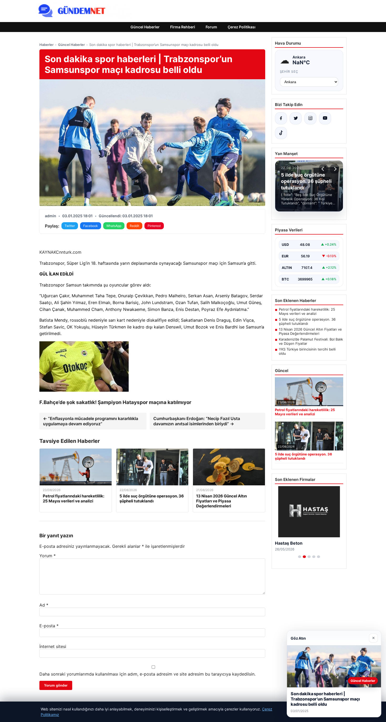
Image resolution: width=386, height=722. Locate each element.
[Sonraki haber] (334, 168)
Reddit (134, 226)
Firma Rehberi (182, 27)
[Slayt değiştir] (299, 556)
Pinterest (154, 226)
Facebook (90, 226)
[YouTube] (325, 118)
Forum (211, 27)
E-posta (49, 625)
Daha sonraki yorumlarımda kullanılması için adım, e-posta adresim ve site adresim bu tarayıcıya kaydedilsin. (147, 674)
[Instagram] (310, 118)
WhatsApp (113, 226)
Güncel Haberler (145, 27)
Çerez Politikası (241, 27)
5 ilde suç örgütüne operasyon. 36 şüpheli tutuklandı (307, 321)
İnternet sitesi (52, 646)
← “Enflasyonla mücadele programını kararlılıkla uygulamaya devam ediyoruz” (90, 421)
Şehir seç (289, 71)
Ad (43, 605)
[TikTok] (281, 133)
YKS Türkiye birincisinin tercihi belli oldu (307, 351)
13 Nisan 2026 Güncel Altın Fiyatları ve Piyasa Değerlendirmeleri (310, 331)
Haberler (46, 45)
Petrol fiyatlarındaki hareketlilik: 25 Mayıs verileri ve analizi (307, 311)
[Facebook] (281, 118)
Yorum (47, 555)
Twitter (70, 226)
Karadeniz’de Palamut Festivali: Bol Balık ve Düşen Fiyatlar (311, 341)
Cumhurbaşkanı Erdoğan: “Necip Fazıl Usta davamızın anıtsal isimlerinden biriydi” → (196, 421)
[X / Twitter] (296, 118)
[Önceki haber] (323, 168)
